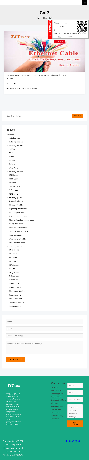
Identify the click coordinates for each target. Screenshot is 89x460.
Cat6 (16, 88)
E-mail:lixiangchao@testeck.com (65, 31)
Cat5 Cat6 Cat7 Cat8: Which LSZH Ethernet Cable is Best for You (36, 75)
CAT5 (7, 88)
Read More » (11, 83)
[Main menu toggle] (84, 2)
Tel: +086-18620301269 (63, 37)
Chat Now (59, 41)
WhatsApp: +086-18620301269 (60, 24)
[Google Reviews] (79, 441)
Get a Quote (15, 359)
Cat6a (20, 88)
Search (78, 116)
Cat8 (27, 88)
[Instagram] (76, 441)
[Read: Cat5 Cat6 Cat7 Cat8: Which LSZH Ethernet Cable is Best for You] (44, 51)
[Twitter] (73, 441)
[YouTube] (70, 441)
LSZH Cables (33, 88)
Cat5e (12, 88)
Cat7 (23, 88)
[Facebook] (66, 441)
